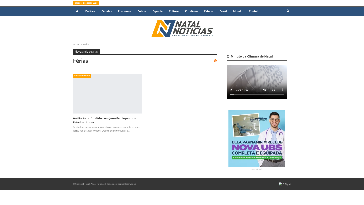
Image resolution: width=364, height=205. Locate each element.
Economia (124, 11)
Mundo (237, 11)
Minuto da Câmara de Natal (251, 56)
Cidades (106, 11)
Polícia (141, 11)
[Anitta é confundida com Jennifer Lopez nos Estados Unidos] (107, 94)
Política (90, 11)
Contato (254, 11)
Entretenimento (82, 75)
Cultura (174, 11)
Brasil (223, 11)
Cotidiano (191, 11)
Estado (208, 11)
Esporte (157, 11)
